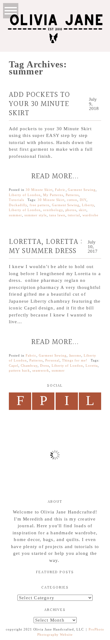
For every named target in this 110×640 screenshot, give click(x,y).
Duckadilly (18, 205)
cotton (72, 200)
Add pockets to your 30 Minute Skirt (39, 104)
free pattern (40, 205)
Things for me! (75, 360)
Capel (13, 365)
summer (15, 215)
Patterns (72, 195)
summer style (35, 215)
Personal (52, 360)
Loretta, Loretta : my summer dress (45, 246)
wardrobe (90, 215)
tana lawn (57, 215)
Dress (44, 365)
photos (71, 210)
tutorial (74, 215)
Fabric (60, 189)
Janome (75, 355)
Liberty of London (25, 195)
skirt (82, 210)
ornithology (53, 210)
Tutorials (16, 200)
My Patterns (53, 195)
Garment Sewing (82, 189)
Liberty (88, 205)
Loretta (92, 365)
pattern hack (19, 370)
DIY (83, 200)
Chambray (29, 365)
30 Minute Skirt (39, 189)
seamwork (40, 370)
